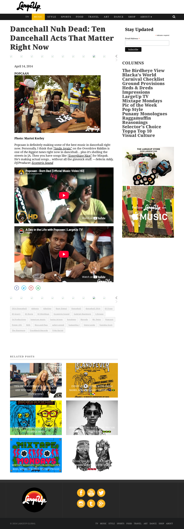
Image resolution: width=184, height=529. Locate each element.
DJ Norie (29, 314)
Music (38, 17)
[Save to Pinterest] (31, 288)
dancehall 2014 (93, 308)
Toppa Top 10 (137, 131)
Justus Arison (56, 319)
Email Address (132, 38)
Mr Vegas (96, 319)
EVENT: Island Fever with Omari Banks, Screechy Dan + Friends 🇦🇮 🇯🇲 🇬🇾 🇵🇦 (92, 390)
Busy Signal (61, 308)
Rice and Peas (41, 325)
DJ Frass (109, 308)
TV (27, 17)
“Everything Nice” (79, 156)
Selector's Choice (141, 127)
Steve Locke (89, 325)
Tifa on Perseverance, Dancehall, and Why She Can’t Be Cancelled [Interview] (36, 390)
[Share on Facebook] (17, 288)
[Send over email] (38, 288)
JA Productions (19, 319)
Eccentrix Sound (42, 163)
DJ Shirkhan (43, 314)
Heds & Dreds (137, 88)
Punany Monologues (144, 114)
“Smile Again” (62, 148)
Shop (132, 17)
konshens (71, 319)
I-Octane (99, 314)
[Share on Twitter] (24, 288)
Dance (119, 17)
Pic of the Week (139, 105)
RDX (28, 325)
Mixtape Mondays (142, 101)
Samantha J (74, 325)
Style (51, 17)
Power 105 (17, 325)
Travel (93, 17)
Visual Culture (138, 135)
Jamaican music (38, 319)
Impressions (136, 92)
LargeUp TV (135, 96)
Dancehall (76, 308)
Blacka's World (139, 75)
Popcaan (109, 319)
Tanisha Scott (105, 325)
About (145, 17)
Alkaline (47, 308)
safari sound (58, 325)
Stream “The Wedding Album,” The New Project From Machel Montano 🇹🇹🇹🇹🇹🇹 (92, 465)
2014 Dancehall (19, 308)
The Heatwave (18, 330)
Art (106, 17)
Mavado (84, 319)
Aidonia (35, 308)
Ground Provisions (143, 83)
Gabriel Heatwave (82, 314)
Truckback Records (39, 330)
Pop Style (132, 109)
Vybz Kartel (57, 330)
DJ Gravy (16, 314)
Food (80, 17)
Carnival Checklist (143, 79)
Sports (66, 17)
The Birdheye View (143, 70)
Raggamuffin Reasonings (136, 120)
